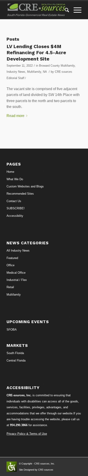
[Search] (64, 10)
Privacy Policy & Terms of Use (27, 433)
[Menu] (75, 10)
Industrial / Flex (17, 280)
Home (10, 171)
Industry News (16, 71)
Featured (12, 258)
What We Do (15, 179)
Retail (10, 287)
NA (45, 71)
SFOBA (12, 329)
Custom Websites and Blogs (25, 186)
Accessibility (15, 215)
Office (10, 265)
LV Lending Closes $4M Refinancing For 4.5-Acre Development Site (36, 53)
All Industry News (18, 250)
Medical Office (16, 272)
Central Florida (16, 360)
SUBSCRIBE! (16, 208)
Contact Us (14, 201)
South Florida (15, 353)
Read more (15, 116)
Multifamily (34, 71)
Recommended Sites (20, 193)
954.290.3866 (19, 425)
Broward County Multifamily (57, 65)
